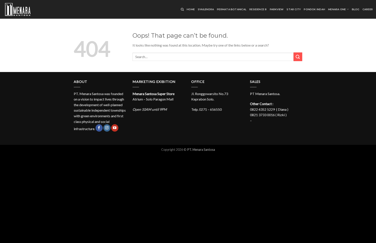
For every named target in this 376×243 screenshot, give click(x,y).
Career (368, 9)
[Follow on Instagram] (107, 128)
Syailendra (206, 9)
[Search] (182, 9)
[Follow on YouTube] (114, 128)
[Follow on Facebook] (99, 128)
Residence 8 (258, 9)
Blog (355, 9)
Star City (294, 9)
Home (191, 9)
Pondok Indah (314, 9)
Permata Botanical (231, 9)
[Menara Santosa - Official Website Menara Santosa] (25, 9)
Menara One (337, 9)
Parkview (277, 9)
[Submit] (298, 56)
